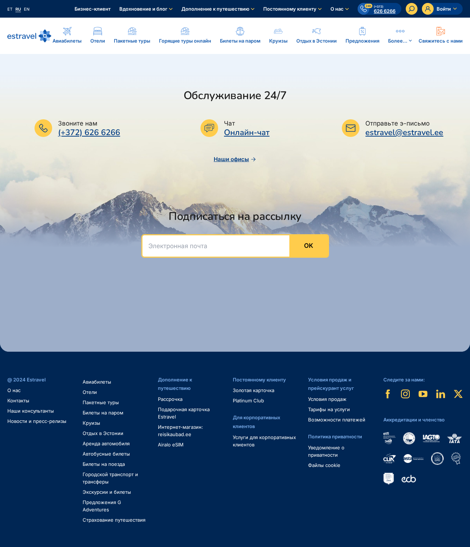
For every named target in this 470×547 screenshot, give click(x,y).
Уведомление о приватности (326, 451)
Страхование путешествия (114, 520)
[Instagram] (405, 394)
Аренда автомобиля (106, 443)
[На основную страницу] (29, 36)
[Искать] (411, 9)
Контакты (18, 400)
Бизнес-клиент (93, 9)
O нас (14, 390)
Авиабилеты (97, 382)
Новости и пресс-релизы (36, 421)
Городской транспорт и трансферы (110, 478)
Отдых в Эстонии (103, 433)
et (9, 9)
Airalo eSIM (171, 445)
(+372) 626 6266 (89, 132)
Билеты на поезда (104, 464)
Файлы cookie (324, 465)
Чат (229, 123)
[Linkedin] (440, 394)
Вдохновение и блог (143, 9)
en (26, 9)
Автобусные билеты (106, 454)
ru (18, 9)
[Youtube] (423, 394)
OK (308, 245)
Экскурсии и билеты (107, 492)
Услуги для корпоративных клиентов (264, 441)
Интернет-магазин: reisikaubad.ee (180, 430)
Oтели (90, 392)
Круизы (91, 423)
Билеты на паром (103, 413)
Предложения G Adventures (102, 505)
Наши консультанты (30, 411)
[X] (458, 394)
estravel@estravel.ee (404, 132)
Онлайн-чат (247, 132)
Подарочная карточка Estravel (184, 413)
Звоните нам (77, 123)
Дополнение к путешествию (215, 9)
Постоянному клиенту (290, 9)
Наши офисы (231, 159)
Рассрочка (170, 399)
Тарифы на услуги (329, 409)
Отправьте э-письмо (397, 123)
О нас (337, 9)
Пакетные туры (101, 402)
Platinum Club (248, 400)
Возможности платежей (336, 420)
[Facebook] (387, 394)
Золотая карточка (253, 390)
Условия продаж (327, 399)
